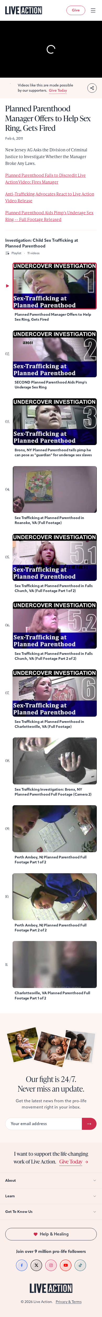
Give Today (70, 1161)
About (10, 1180)
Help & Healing (54, 1234)
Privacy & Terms (69, 1302)
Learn (10, 1196)
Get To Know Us (18, 1212)
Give (76, 10)
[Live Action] (23, 10)
